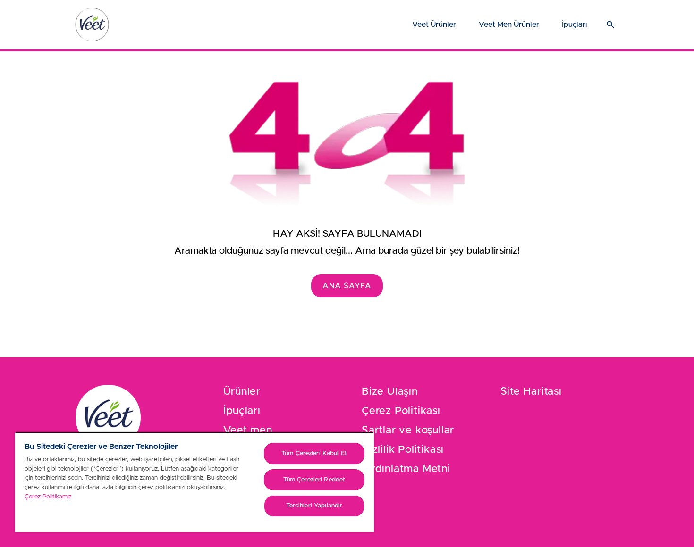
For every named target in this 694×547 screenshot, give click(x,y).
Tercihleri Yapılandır (314, 506)
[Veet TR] (92, 24)
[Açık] (610, 24)
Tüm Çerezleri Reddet (314, 480)
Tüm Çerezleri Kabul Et (314, 453)
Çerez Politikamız (48, 497)
